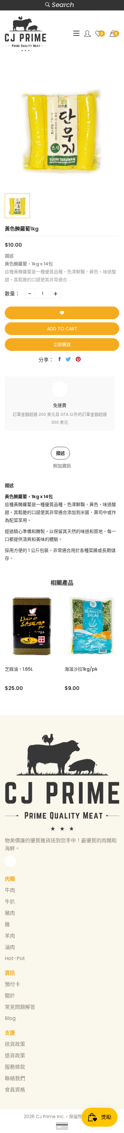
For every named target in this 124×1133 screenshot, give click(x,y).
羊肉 (10, 936)
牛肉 (10, 890)
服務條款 (15, 1067)
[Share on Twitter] (68, 359)
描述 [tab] (60, 453)
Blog (10, 1018)
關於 (10, 995)
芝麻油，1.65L (19, 669)
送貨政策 (15, 1044)
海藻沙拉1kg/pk (81, 669)
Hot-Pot (15, 958)
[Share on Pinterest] (78, 359)
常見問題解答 (20, 1007)
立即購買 (62, 344)
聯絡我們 (15, 1078)
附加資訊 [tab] (62, 466)
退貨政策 (15, 1055)
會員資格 (15, 1089)
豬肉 (10, 913)
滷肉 (10, 947)
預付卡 (12, 984)
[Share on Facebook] (60, 359)
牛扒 (10, 901)
